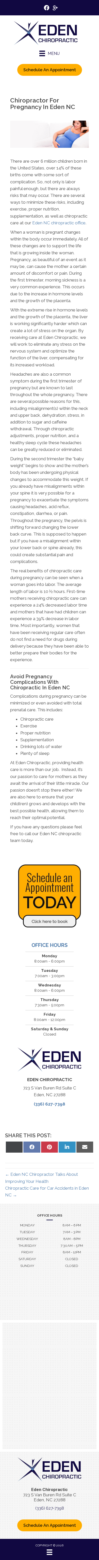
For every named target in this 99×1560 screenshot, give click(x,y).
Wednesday (27, 1239)
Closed (71, 1259)
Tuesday (27, 1232)
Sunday (27, 1266)
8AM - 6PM (71, 1239)
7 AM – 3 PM (71, 1232)
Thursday (27, 1246)
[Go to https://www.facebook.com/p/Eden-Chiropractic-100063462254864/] (47, 8)
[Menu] (49, 1552)
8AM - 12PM (72, 1252)
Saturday (27, 1259)
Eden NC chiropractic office (59, 222)
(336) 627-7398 (49, 1104)
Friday (27, 1252)
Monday (27, 1225)
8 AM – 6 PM (71, 1225)
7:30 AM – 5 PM (72, 1246)
